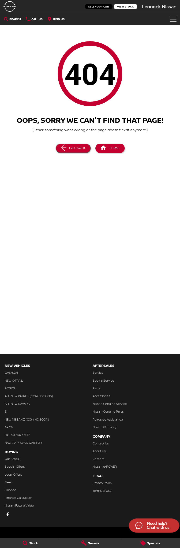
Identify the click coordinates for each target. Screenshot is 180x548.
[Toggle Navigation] (173, 19)
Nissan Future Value (19, 505)
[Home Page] (10, 6)
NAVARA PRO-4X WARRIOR (23, 442)
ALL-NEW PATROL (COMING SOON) (29, 396)
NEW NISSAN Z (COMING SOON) (27, 419)
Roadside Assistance (108, 419)
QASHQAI (11, 372)
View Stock (125, 6)
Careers (98, 459)
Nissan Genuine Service (110, 404)
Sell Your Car (98, 6)
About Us (99, 451)
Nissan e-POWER (105, 466)
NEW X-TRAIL (14, 380)
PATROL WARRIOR (17, 435)
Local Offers (13, 474)
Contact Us (101, 443)
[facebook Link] (8, 514)
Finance (10, 490)
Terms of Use (102, 490)
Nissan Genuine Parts (108, 411)
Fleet (8, 482)
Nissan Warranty (104, 427)
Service (98, 372)
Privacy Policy (102, 483)
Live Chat (153, 526)
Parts (96, 388)
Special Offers (15, 466)
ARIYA (9, 427)
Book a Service (103, 380)
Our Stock (12, 459)
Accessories (101, 396)
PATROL (10, 388)
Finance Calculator (18, 498)
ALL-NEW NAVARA (17, 404)
